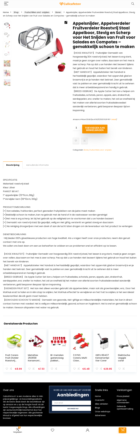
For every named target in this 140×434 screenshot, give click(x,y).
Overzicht (99, 400)
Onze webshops (102, 411)
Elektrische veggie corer (124, 357)
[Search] (132, 3)
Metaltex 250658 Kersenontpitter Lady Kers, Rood (35, 360)
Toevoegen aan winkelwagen (95, 129)
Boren (58, 12)
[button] (66, 22)
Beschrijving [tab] (12, 165)
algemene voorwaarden (123, 401)
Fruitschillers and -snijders (37, 12)
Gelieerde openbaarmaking (125, 407)
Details (113, 119)
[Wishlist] (52, 430)
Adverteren (100, 415)
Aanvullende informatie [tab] (37, 165)
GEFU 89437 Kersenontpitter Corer (102, 357)
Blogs (97, 407)
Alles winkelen (101, 404)
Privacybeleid (123, 396)
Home (6, 12)
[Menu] (6, 3)
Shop (16, 12)
